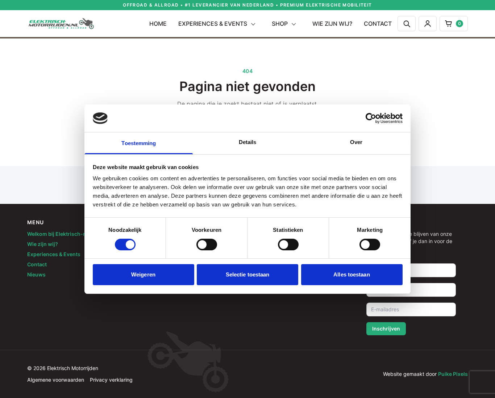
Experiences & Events (212, 23)
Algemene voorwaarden (55, 380)
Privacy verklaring (111, 380)
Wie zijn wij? (332, 23)
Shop (280, 23)
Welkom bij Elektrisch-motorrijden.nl (73, 234)
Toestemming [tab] (138, 143)
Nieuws (36, 274)
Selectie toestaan (248, 274)
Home (158, 23)
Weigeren (143, 274)
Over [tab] (356, 142)
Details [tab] (248, 142)
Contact (378, 23)
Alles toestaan (351, 274)
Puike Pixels (453, 374)
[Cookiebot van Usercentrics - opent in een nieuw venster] (371, 118)
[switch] (206, 244)
